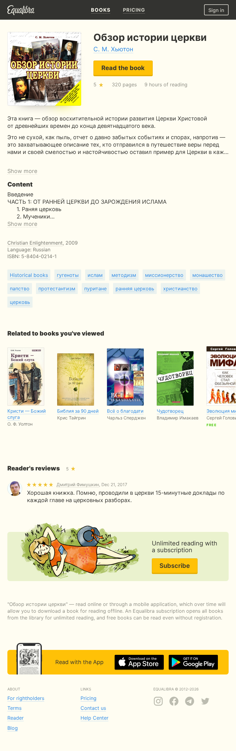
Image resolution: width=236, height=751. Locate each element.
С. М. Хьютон (113, 49)
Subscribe (174, 565)
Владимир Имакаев (178, 417)
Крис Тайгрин (71, 417)
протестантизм (56, 288)
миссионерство (164, 275)
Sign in (216, 10)
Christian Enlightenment (35, 243)
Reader (15, 718)
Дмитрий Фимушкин (78, 484)
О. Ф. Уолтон (20, 424)
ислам (95, 275)
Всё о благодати (125, 411)
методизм (124, 275)
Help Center (94, 718)
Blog (12, 728)
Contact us (93, 708)
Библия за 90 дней (78, 411)
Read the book (123, 68)
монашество (207, 275)
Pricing (88, 698)
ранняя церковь (135, 288)
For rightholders (25, 698)
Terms (14, 708)
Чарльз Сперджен (126, 417)
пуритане (95, 288)
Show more (22, 171)
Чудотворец (170, 411)
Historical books (29, 275)
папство (20, 288)
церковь (20, 302)
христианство (180, 288)
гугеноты (68, 275)
